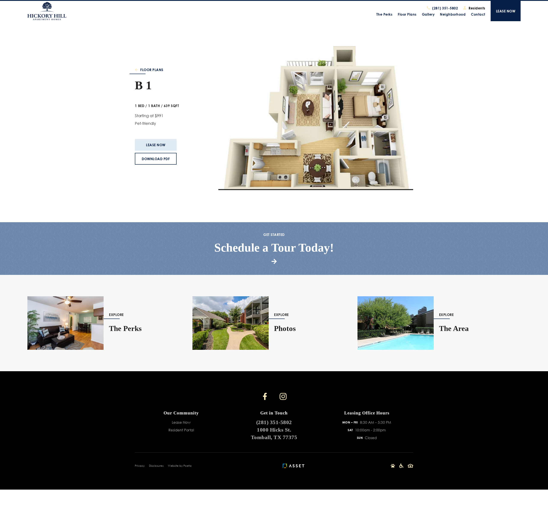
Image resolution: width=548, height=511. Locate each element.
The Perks (384, 14)
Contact (478, 14)
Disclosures (156, 466)
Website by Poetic (180, 466)
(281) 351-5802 (274, 422)
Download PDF (156, 159)
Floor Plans (407, 14)
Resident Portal (181, 430)
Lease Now (155, 145)
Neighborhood (453, 14)
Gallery (428, 14)
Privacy (140, 466)
